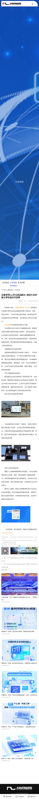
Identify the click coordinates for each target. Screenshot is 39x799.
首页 (4, 290)
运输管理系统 (19, 307)
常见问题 (21, 282)
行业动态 (13, 282)
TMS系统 (7, 325)
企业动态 (5, 282)
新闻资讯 (10, 290)
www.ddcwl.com (6, 533)
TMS (27, 307)
